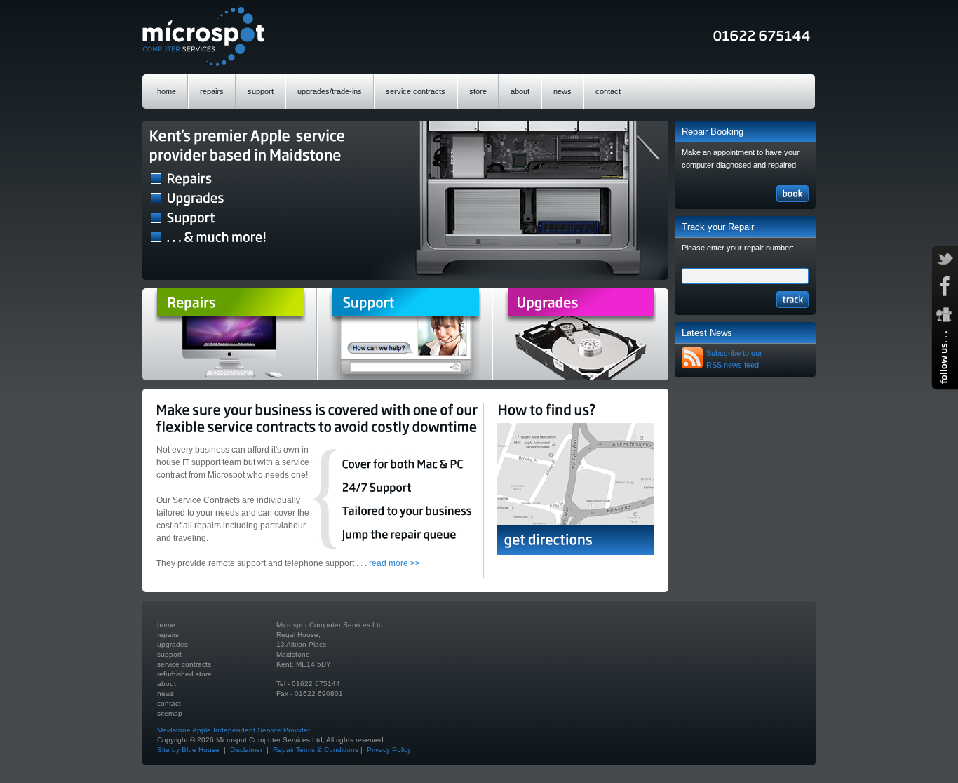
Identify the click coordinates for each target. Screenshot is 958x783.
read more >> (394, 563)
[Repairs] (229, 334)
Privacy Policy (389, 750)
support (261, 91)
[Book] (792, 193)
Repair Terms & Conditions (315, 750)
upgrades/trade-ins (329, 91)
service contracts (415, 91)
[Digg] (945, 314)
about (520, 91)
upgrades (172, 644)
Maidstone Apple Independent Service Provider (233, 730)
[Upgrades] (579, 334)
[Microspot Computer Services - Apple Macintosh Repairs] (203, 36)
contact (608, 91)
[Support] (404, 334)
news (562, 91)
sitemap (169, 713)
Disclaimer (246, 750)
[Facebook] (945, 286)
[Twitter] (945, 259)
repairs (212, 91)
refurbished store (184, 674)
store (478, 91)
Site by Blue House (189, 750)
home (166, 91)
